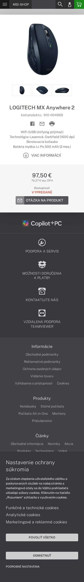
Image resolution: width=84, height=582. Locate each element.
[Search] (60, 4)
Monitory (59, 413)
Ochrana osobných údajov (42, 369)
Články (42, 436)
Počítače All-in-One (33, 413)
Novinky (54, 444)
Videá (62, 451)
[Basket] (79, 4)
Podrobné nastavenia (23, 566)
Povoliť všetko (42, 537)
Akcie (68, 444)
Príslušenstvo (42, 421)
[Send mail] (42, 123)
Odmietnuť (42, 555)
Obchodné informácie (27, 444)
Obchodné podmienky (42, 354)
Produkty (42, 398)
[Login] (69, 4)
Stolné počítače (52, 406)
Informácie (42, 346)
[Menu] (5, 4)
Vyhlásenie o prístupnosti (33, 383)
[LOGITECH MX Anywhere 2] (42, 49)
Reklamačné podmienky (42, 361)
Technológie (44, 451)
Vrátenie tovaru (42, 376)
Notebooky (28, 406)
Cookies (63, 383)
